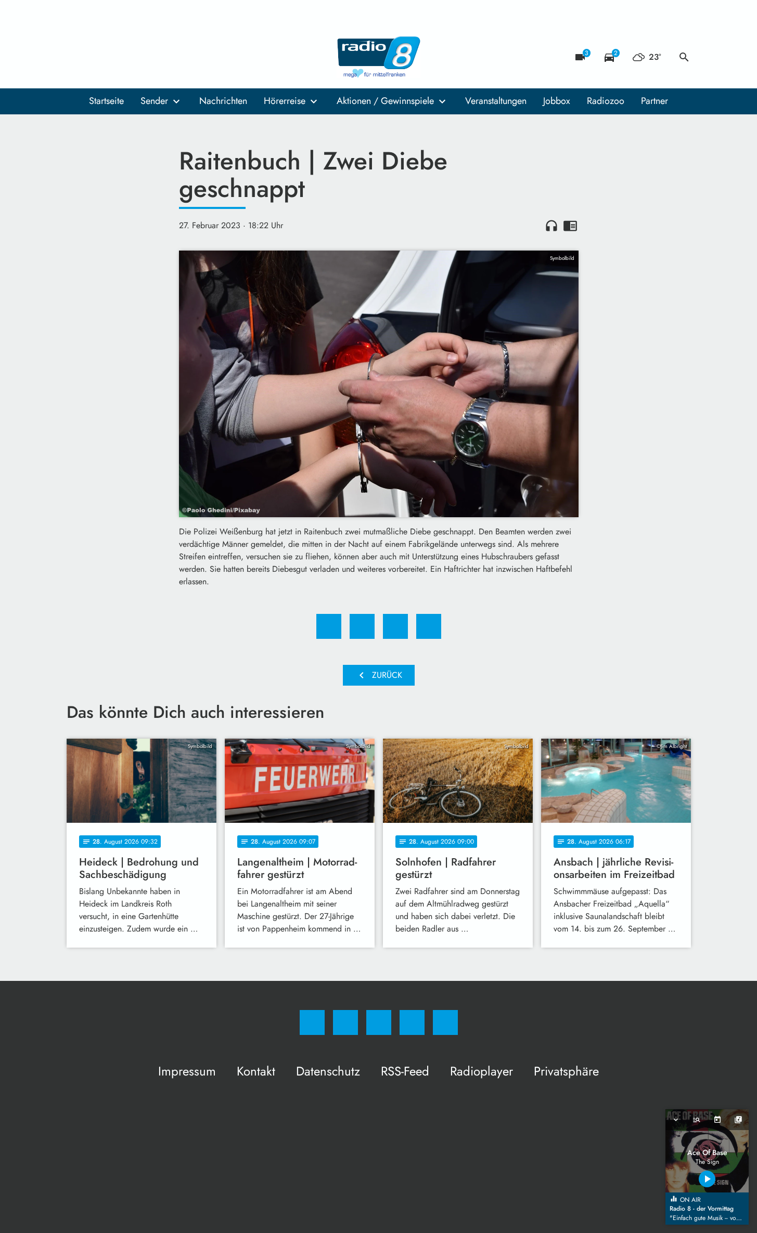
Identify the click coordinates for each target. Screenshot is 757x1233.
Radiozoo (605, 101)
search (684, 57)
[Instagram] (97, 57)
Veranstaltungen (496, 101)
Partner (654, 101)
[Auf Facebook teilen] (328, 626)
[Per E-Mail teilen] (428, 626)
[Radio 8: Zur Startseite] (379, 57)
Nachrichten (223, 101)
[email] (160, 57)
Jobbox (556, 101)
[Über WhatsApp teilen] (395, 626)
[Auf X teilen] (362, 626)
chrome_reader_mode (570, 225)
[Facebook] (77, 57)
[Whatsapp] (118, 57)
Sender (154, 101)
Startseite (106, 101)
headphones (551, 225)
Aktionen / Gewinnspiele (385, 101)
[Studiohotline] (139, 57)
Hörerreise (284, 101)
